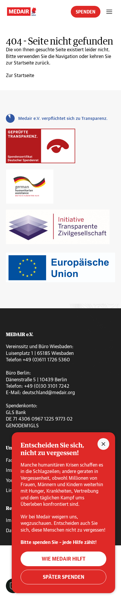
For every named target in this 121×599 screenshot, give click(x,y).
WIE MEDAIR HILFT (63, 559)
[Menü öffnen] (109, 12)
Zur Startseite (20, 75)
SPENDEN (85, 11)
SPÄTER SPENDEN (63, 577)
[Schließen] (103, 444)
